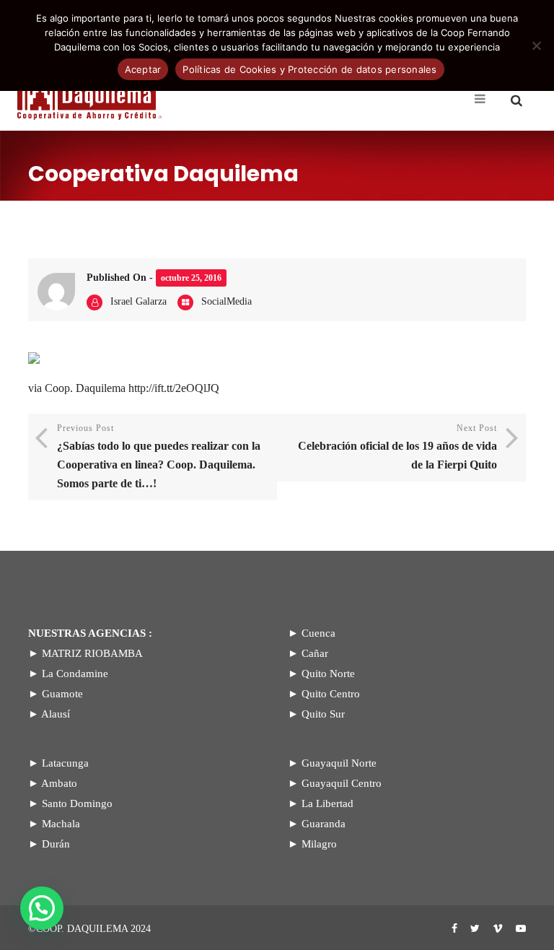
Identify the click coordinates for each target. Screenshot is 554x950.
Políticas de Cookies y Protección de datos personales (309, 69)
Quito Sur (323, 714)
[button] (41, 908)
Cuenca (318, 633)
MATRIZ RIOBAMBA (92, 653)
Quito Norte (328, 673)
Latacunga (65, 763)
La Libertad (327, 803)
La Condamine (75, 673)
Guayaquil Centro (342, 783)
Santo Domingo (77, 803)
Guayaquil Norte (339, 763)
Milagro (319, 844)
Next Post (397, 447)
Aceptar (143, 69)
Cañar (315, 653)
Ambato (59, 783)
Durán (56, 844)
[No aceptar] (536, 45)
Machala (61, 823)
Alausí (55, 714)
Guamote (62, 694)
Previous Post (158, 456)
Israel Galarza (138, 301)
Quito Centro (331, 694)
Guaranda (324, 823)
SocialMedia (226, 301)
